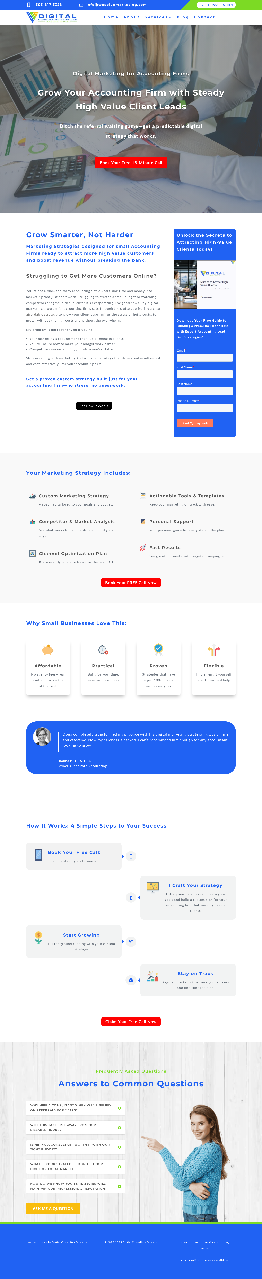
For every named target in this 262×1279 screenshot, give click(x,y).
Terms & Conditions (216, 1260)
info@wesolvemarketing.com (116, 5)
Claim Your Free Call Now (131, 1021)
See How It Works (94, 406)
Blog (183, 17)
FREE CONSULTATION (216, 5)
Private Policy (190, 1260)
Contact (205, 17)
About (131, 17)
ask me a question (53, 1208)
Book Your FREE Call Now (131, 582)
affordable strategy (42, 314)
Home (111, 17)
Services (156, 17)
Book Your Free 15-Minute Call (131, 162)
